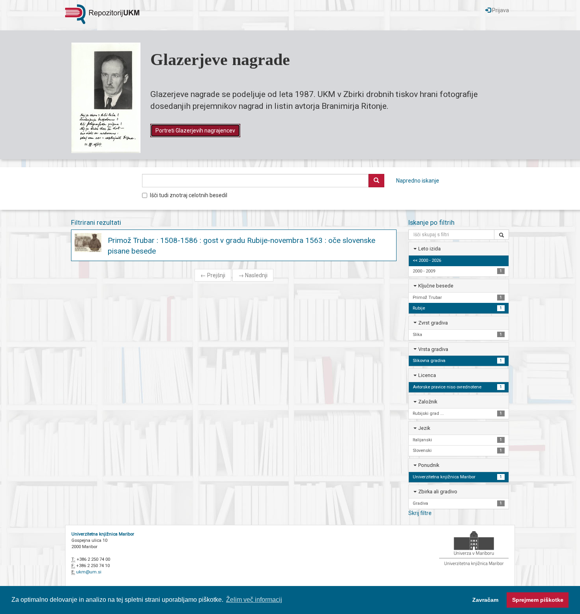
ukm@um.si (88, 572)
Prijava (500, 10)
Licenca (427, 375)
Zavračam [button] (485, 600)
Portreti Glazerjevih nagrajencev (195, 130)
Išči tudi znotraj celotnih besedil (188, 195)
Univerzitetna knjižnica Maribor (102, 534)
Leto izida (429, 249)
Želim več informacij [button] (254, 599)
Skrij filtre (420, 513)
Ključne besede (435, 286)
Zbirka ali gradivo (437, 492)
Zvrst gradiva (433, 323)
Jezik (424, 428)
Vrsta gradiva (433, 349)
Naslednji (253, 275)
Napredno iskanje (417, 180)
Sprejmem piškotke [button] (537, 600)
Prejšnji (212, 275)
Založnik (427, 402)
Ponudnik (428, 465)
